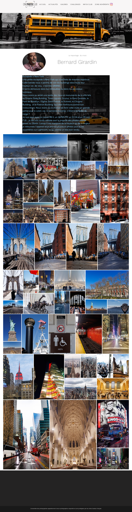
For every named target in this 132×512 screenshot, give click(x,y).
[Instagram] (111, 4)
